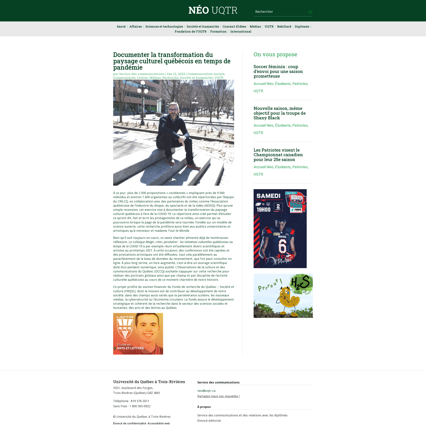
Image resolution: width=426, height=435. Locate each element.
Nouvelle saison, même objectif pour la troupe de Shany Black (280, 113)
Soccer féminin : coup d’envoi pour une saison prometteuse (278, 71)
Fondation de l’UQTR (191, 31)
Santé (121, 26)
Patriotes (300, 84)
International (240, 31)
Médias (255, 26)
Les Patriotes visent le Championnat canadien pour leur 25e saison (278, 154)
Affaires (135, 26)
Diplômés (302, 26)
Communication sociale (206, 74)
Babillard (284, 26)
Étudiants (283, 84)
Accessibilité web (159, 423)
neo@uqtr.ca (206, 391)
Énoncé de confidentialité (129, 423)
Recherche (170, 77)
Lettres (142, 77)
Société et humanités (203, 26)
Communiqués (124, 77)
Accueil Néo (263, 84)
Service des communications (141, 74)
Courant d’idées (234, 26)
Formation (218, 31)
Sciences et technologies (164, 26)
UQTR (269, 26)
